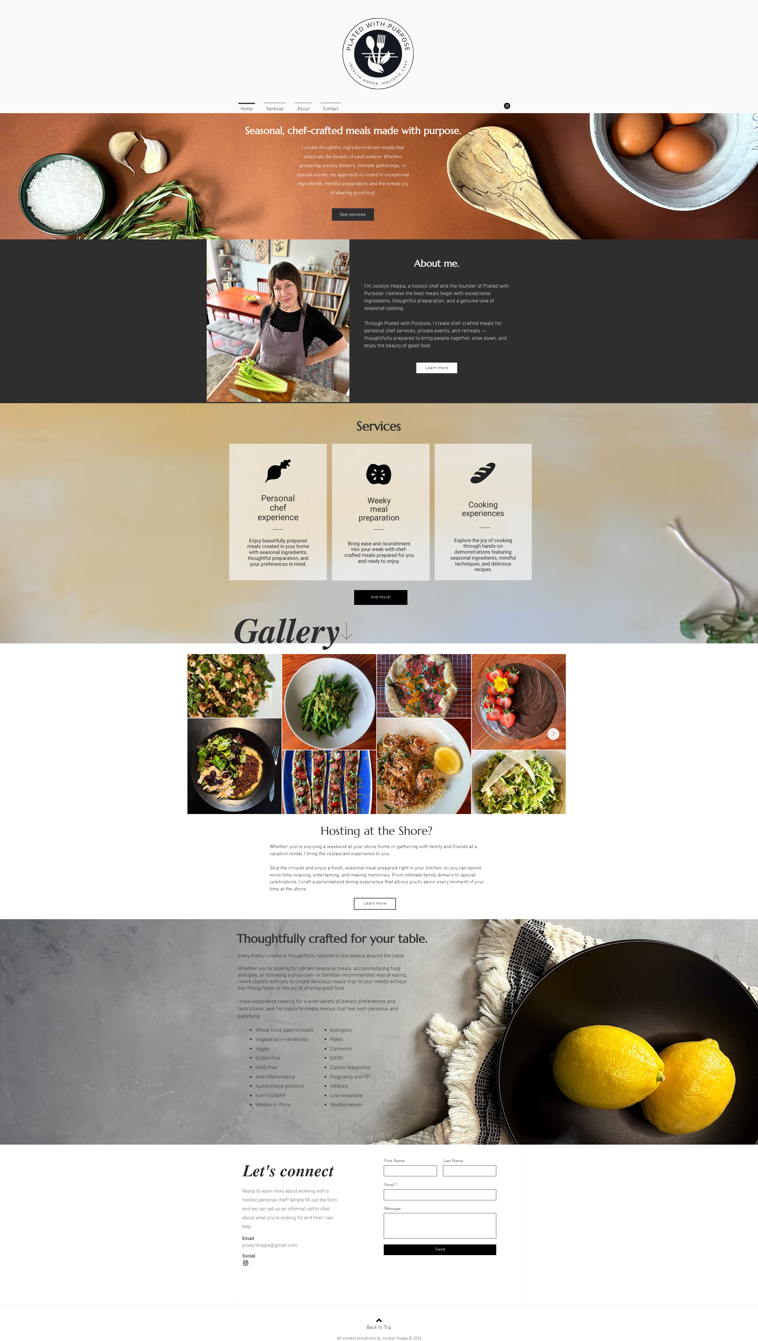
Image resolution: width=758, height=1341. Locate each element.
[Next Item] (553, 734)
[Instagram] (507, 106)
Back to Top (379, 1328)
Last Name (453, 1161)
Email (389, 1185)
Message (392, 1208)
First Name (394, 1161)
